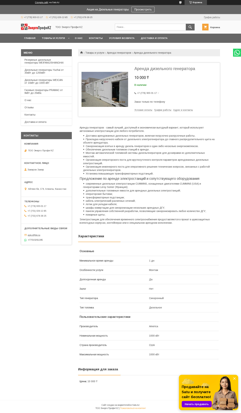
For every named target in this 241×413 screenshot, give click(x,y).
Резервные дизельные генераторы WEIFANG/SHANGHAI (44, 61)
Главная (29, 38)
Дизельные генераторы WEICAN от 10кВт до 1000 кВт (44, 81)
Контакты (96, 38)
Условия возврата (121, 38)
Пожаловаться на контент (133, 408)
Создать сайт (41, 2)
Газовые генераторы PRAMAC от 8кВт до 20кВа (44, 91)
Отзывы (29, 107)
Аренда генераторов (119, 52)
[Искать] (190, 27)
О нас (79, 38)
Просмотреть (143, 9)
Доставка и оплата (154, 38)
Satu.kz (136, 405)
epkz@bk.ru (34, 235)
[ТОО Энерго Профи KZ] (36, 29)
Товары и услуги (53, 38)
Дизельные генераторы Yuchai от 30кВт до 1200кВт (44, 71)
